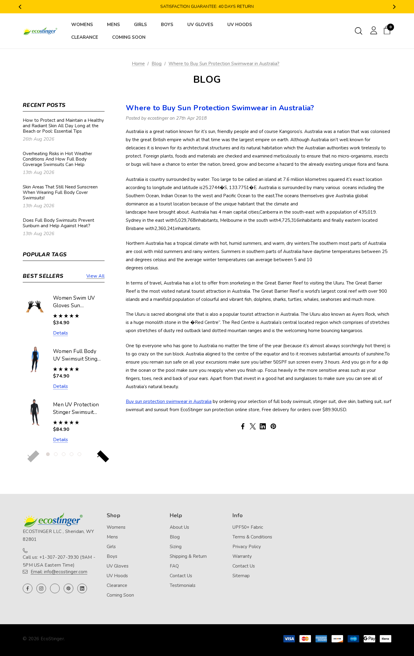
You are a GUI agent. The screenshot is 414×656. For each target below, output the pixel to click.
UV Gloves (118, 566)
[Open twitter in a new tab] (55, 588)
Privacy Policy (246, 547)
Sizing (176, 547)
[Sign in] (372, 30)
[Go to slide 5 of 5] (79, 454)
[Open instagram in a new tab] (41, 588)
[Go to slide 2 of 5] (56, 454)
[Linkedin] (263, 426)
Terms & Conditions (252, 537)
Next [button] (394, 6)
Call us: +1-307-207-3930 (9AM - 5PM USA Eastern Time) (59, 561)
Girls (111, 547)
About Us (179, 527)
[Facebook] (243, 426)
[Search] (358, 30)
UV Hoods (117, 576)
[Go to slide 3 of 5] (63, 454)
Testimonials (182, 585)
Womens (116, 527)
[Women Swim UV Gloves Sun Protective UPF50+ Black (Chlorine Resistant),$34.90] (35, 305)
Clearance (117, 585)
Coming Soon (120, 595)
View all (95, 276)
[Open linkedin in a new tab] (82, 588)
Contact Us (181, 576)
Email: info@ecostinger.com (59, 572)
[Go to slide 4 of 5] (71, 454)
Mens (112, 537)
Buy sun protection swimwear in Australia (169, 401)
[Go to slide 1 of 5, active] (48, 454)
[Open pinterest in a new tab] (68, 588)
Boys (112, 556)
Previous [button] (20, 6)
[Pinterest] (273, 426)
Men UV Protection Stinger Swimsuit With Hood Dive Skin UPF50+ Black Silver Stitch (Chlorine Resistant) (76, 408)
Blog (175, 537)
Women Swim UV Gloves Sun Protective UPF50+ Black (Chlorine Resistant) (76, 302)
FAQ (174, 566)
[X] (253, 426)
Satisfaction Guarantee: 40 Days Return (207, 6)
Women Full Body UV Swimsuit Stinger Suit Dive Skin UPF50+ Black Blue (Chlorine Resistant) (77, 355)
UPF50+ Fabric (247, 527)
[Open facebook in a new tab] (27, 588)
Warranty (242, 556)
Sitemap (241, 576)
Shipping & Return (188, 556)
